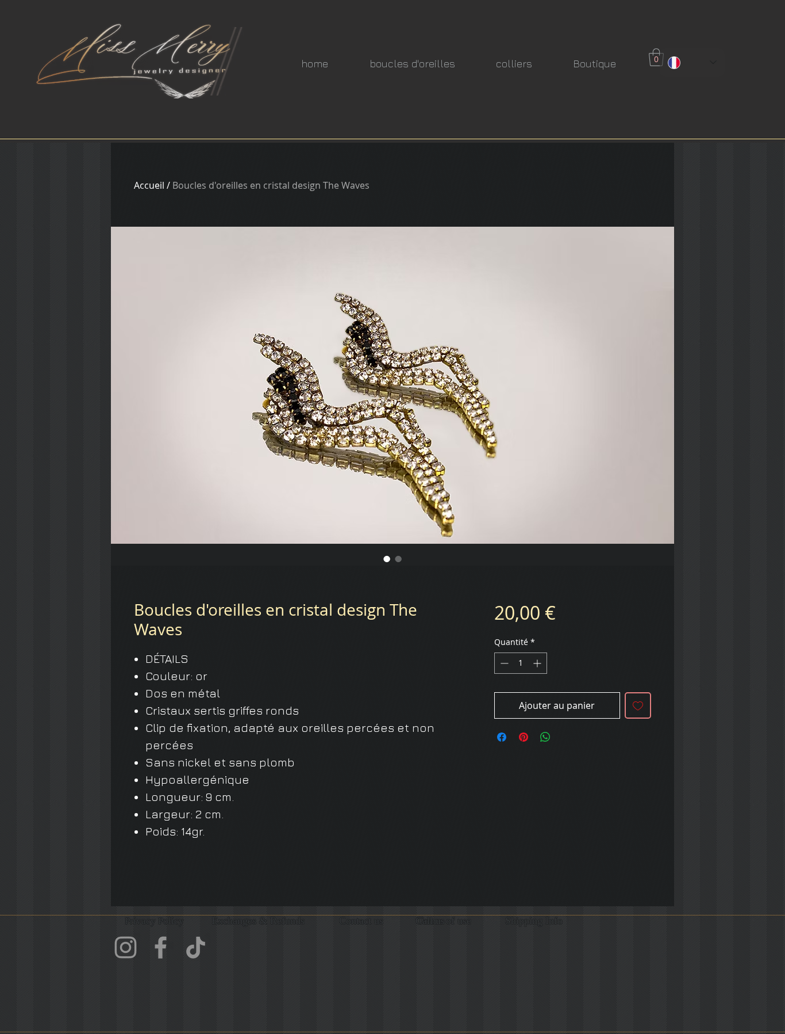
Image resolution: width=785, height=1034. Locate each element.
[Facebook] (160, 947)
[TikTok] (195, 947)
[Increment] (538, 663)
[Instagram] (125, 947)
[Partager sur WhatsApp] (545, 737)
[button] (656, 57)
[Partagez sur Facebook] (502, 737)
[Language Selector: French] (692, 62)
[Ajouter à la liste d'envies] (638, 705)
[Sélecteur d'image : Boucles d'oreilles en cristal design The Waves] (386, 558)
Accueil (149, 185)
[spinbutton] (520, 663)
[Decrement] (503, 663)
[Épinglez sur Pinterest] (523, 737)
